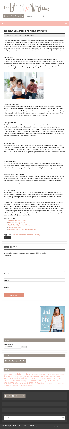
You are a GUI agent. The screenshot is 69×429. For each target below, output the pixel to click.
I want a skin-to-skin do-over (16, 220)
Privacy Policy (22, 425)
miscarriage (44, 381)
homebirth (30, 235)
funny (26, 378)
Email (6, 280)
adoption (6, 374)
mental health (36, 381)
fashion (19, 378)
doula (24, 235)
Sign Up (24, 346)
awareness (13, 374)
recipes (62, 383)
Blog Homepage (6, 425)
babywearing (46, 374)
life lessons (16, 381)
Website (6, 287)
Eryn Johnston (18, 35)
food (22, 378)
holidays (6, 381)
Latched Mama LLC (38, 427)
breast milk (22, 376)
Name (6, 274)
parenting (32, 382)
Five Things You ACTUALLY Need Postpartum (22, 229)
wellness (30, 385)
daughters (55, 376)
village (25, 385)
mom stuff (52, 380)
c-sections (30, 376)
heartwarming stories (52, 378)
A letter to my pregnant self (16, 223)
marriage (23, 381)
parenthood (24, 383)
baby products (38, 374)
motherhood (10, 383)
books (62, 374)
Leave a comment (29, 35)
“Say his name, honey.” (14, 227)
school (15, 385)
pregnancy (37, 235)
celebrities (35, 376)
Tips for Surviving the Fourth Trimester (20, 225)
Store (14, 425)
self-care (20, 385)
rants (59, 383)
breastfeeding (11, 376)
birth (13, 235)
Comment (7, 255)
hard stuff (33, 378)
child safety (49, 376)
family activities (10, 378)
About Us (31, 425)
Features (7, 238)
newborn (19, 383)
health (40, 378)
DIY (59, 376)
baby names (31, 374)
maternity (29, 381)
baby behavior (23, 374)
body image (57, 374)
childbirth (18, 235)
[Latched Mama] (26, 3)
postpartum (43, 383)
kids (10, 380)
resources (8, 385)
